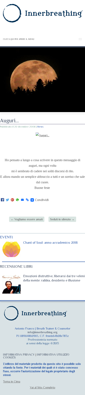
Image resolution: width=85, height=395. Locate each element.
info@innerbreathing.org (43, 332)
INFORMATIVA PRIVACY (19, 354)
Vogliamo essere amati (27, 219)
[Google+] (12, 200)
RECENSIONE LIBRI (16, 266)
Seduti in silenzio (62, 219)
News (40, 126)
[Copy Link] (27, 200)
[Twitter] (7, 200)
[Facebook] (2, 200)
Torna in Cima (11, 381)
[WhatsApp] (17, 200)
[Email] (22, 200)
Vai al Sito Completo (42, 387)
